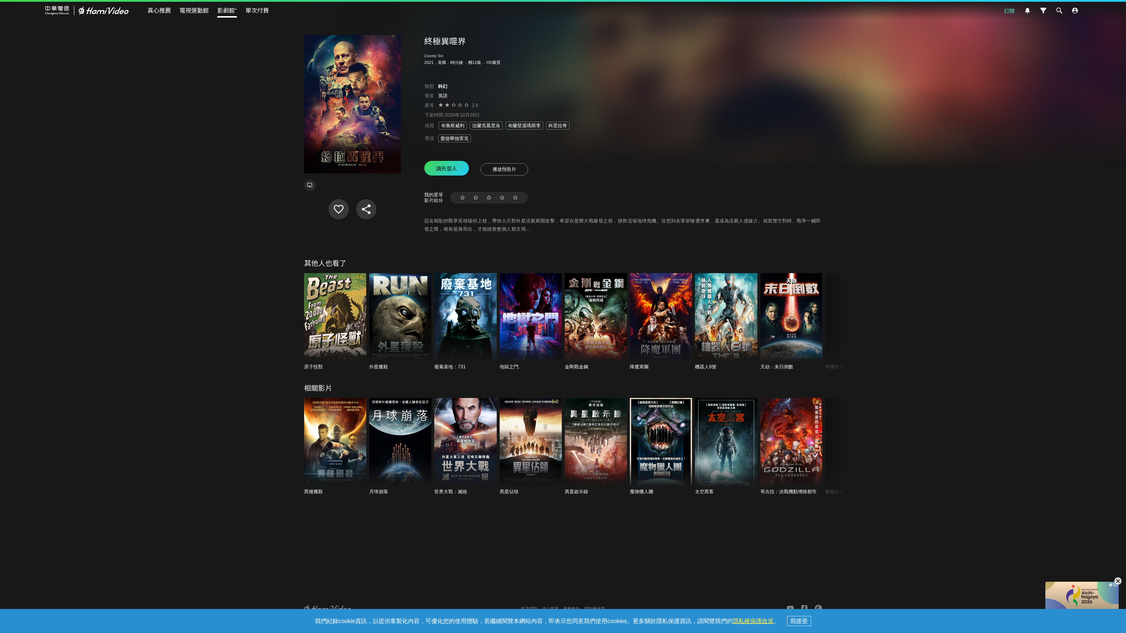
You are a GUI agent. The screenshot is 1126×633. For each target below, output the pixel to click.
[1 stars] (462, 198)
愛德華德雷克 (454, 138)
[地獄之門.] (531, 321)
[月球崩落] (400, 446)
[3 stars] (489, 198)
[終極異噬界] (338, 209)
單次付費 (257, 10)
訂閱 (1009, 10)
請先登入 (446, 168)
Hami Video (87, 10)
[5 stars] (515, 198)
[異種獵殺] (335, 446)
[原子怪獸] (335, 321)
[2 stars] (475, 198)
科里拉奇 (557, 125)
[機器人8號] (726, 321)
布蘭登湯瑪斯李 (524, 125)
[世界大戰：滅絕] (465, 446)
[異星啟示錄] (596, 446)
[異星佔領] (531, 446)
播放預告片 (504, 169)
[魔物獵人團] (661, 446)
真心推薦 (159, 10)
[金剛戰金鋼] (596, 321)
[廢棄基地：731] (465, 321)
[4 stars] (502, 198)
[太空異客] (726, 446)
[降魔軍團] (661, 321)
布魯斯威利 (452, 125)
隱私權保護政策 (753, 621)
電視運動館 (194, 10)
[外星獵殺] (400, 321)
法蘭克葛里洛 (486, 125)
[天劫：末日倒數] (791, 321)
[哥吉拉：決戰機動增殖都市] (791, 446)
